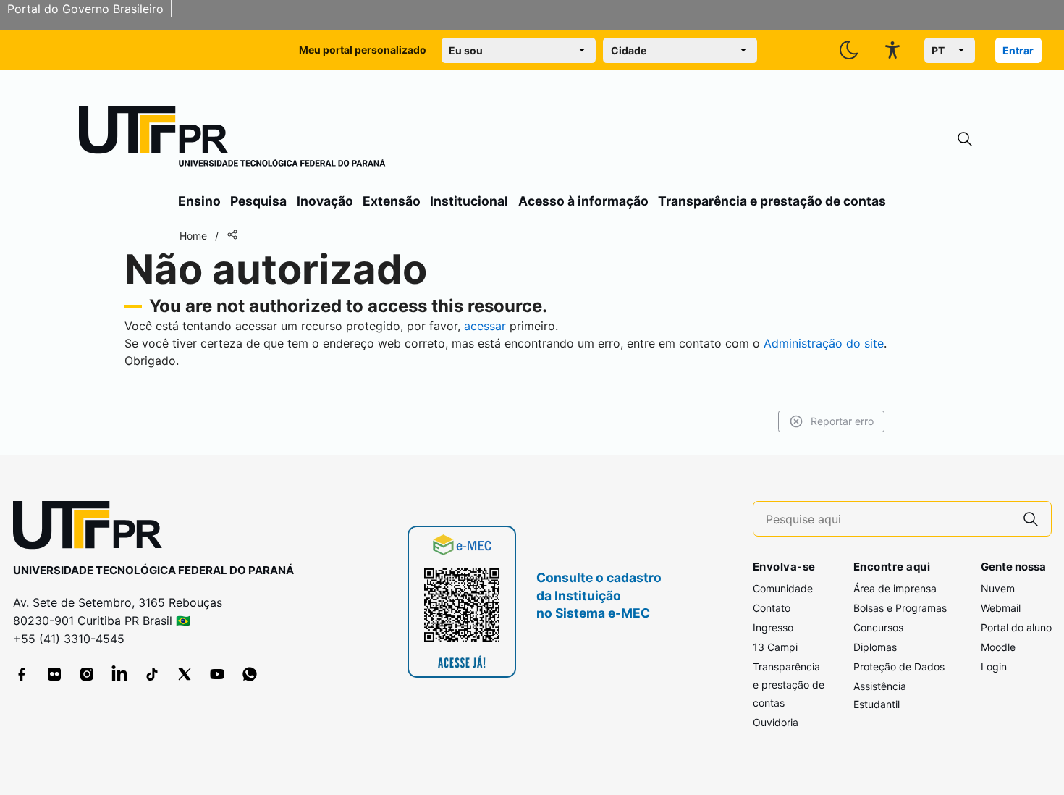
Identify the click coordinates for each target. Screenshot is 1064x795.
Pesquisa (258, 201)
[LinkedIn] (119, 674)
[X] (184, 674)
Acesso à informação (583, 201)
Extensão (392, 201)
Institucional (469, 201)
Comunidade (783, 588)
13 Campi (775, 647)
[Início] (232, 139)
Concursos (878, 627)
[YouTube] (217, 674)
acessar (485, 326)
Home (193, 236)
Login (994, 666)
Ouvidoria (775, 722)
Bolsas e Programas (900, 608)
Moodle (998, 647)
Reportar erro (842, 421)
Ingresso (773, 627)
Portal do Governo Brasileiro (85, 8)
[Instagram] (87, 674)
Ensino (199, 201)
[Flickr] (54, 674)
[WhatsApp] (249, 674)
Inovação (325, 201)
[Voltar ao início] (92, 528)
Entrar (1018, 50)
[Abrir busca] (965, 139)
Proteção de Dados (899, 666)
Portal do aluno (1016, 627)
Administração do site (824, 343)
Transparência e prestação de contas (772, 201)
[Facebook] (21, 674)
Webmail (1001, 608)
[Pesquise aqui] (1030, 519)
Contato (771, 608)
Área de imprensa (895, 588)
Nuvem (998, 588)
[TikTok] (152, 674)
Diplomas (875, 647)
